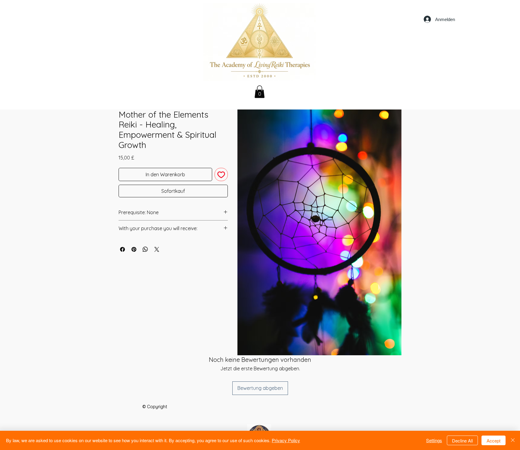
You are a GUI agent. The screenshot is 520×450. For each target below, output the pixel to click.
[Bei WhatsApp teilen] (145, 249)
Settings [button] (434, 440)
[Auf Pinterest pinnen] (134, 249)
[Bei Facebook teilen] (122, 249)
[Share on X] (156, 249)
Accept (493, 440)
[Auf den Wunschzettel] (221, 174)
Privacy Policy (286, 440)
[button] (259, 91)
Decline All (462, 440)
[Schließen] (512, 440)
